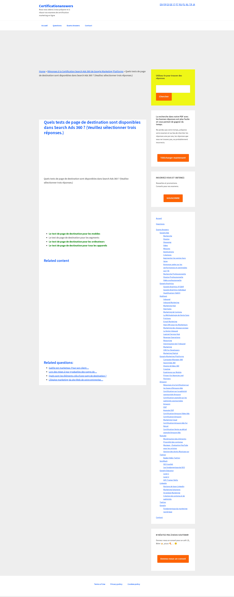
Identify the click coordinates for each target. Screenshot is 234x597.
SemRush (163, 461)
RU (180, 4)
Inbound (166, 299)
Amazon (163, 382)
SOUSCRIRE (173, 198)
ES (167, 4)
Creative (166, 369)
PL (184, 4)
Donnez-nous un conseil (173, 559)
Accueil (159, 218)
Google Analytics (167, 283)
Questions (160, 224)
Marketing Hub (169, 305)
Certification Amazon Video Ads (176, 413)
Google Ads (164, 232)
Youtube (163, 435)
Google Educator (167, 470)
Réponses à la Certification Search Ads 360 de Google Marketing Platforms (85, 71)
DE (171, 4)
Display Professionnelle (173, 277)
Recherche (167, 236)
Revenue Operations (171, 337)
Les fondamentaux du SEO (174, 467)
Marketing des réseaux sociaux (175, 328)
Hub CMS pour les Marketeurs (175, 324)
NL (187, 4)
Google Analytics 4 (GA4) (173, 286)
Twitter (163, 454)
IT (174, 4)
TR (190, 4)
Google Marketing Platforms (172, 356)
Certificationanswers (56, 6)
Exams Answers (162, 229)
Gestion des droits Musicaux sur (176, 451)
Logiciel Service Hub (171, 334)
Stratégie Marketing (171, 493)
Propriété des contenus (173, 442)
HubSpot (163, 296)
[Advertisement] (112, 52)
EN (161, 4)
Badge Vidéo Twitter (171, 458)
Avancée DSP (168, 410)
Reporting (167, 340)
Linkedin (163, 483)
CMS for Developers (171, 350)
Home (42, 71)
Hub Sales (167, 309)
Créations (167, 255)
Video (165, 245)
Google (163, 505)
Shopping (167, 242)
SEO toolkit (168, 464)
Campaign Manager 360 (173, 359)
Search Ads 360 (169, 362)
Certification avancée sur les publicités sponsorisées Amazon (175, 400)
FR (164, 4)
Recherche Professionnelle (174, 274)
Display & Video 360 (171, 366)
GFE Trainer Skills (170, 480)
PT (177, 4)
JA (194, 4)
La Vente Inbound (170, 331)
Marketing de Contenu (172, 312)
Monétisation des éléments (174, 439)
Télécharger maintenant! (173, 158)
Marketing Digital (170, 353)
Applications (168, 252)
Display (166, 239)
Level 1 (166, 473)
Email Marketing (170, 321)
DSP (165, 407)
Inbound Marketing (171, 302)
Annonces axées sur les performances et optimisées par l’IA (175, 267)
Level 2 (166, 477)
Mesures (166, 248)
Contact (159, 517)
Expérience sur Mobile (172, 372)
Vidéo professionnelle (172, 280)
